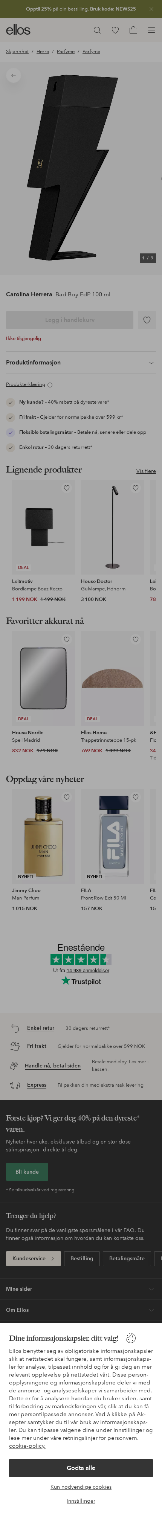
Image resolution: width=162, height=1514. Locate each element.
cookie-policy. (27, 1445)
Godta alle (81, 1467)
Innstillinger (81, 1500)
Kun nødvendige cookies (81, 1487)
